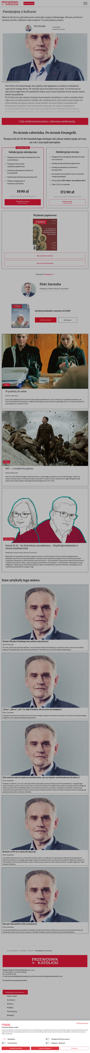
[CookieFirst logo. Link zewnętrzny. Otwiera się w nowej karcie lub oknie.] (6, 1025)
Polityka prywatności (82, 1023)
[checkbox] (4, 1039)
